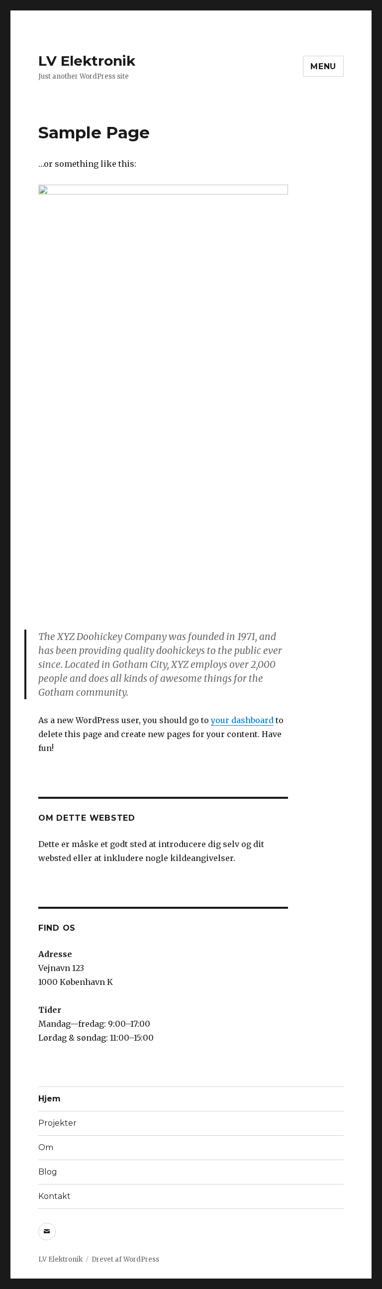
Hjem (49, 1098)
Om (45, 1147)
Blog (47, 1172)
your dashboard (242, 720)
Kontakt (54, 1196)
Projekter (57, 1123)
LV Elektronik (86, 60)
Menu (323, 66)
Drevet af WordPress (125, 1259)
